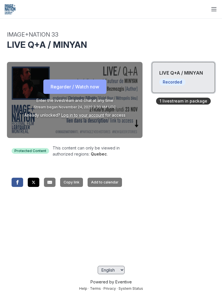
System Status (131, 288)
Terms (95, 288)
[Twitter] (33, 182)
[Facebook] (17, 182)
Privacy (109, 288)
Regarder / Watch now (75, 87)
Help (83, 288)
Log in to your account (82, 115)
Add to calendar (105, 182)
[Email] (50, 182)
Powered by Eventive (111, 281)
